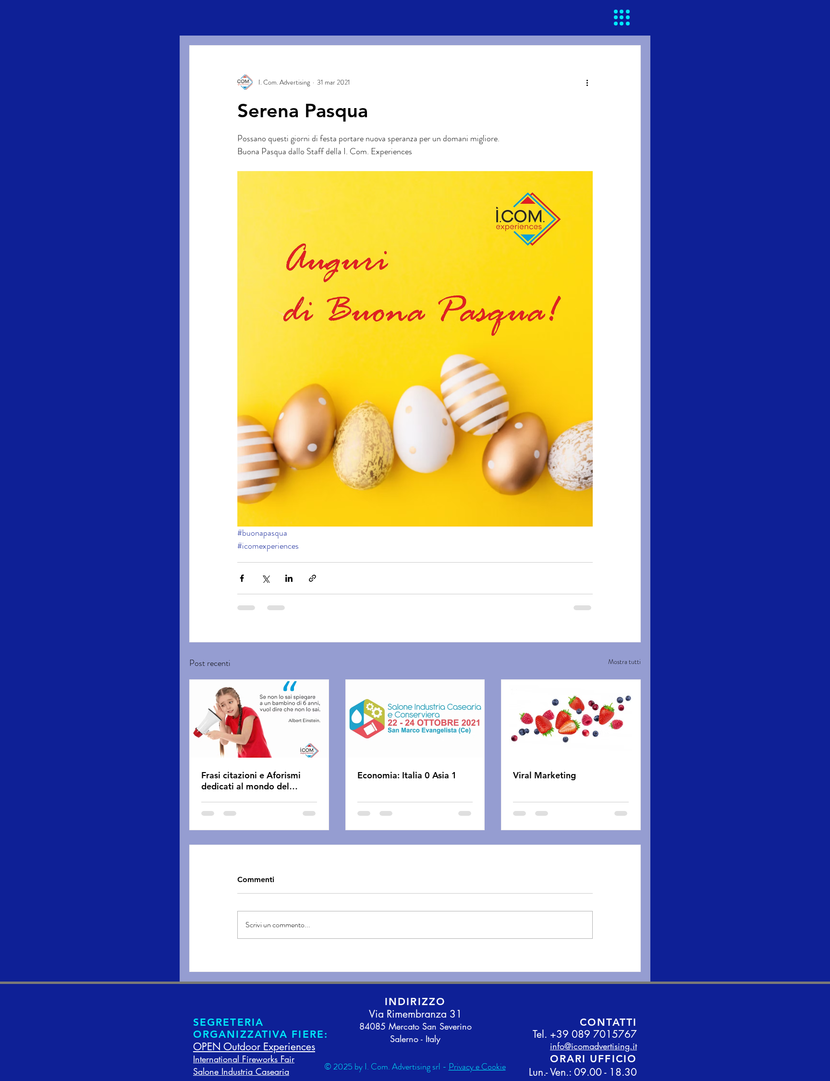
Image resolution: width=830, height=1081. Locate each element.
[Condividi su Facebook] (241, 578)
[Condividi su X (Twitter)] (265, 578)
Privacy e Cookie (477, 1066)
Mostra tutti (624, 661)
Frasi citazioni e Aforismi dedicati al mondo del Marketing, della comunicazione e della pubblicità (251, 781)
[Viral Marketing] (570, 719)
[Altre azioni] (587, 82)
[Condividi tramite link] (312, 578)
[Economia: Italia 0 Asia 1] (415, 719)
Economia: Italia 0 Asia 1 (407, 775)
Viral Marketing (544, 775)
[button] (622, 17)
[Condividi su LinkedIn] (288, 578)
